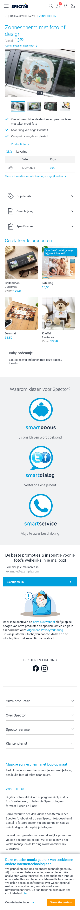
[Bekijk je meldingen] (65, 5)
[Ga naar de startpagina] (24, 6)
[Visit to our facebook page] (36, 668)
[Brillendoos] (21, 262)
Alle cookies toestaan (61, 902)
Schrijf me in (15, 582)
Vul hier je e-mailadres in (22, 567)
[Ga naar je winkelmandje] (73, 5)
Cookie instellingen (17, 902)
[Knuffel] (58, 313)
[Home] (5, 16)
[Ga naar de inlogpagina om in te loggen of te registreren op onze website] (58, 5)
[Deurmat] (21, 313)
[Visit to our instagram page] (44, 668)
